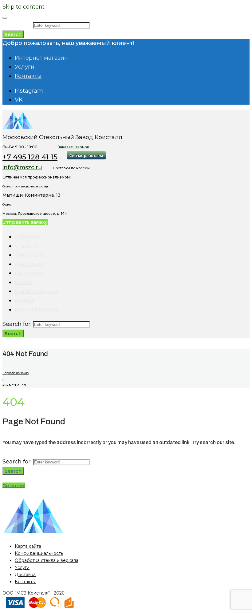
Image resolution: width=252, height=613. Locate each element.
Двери (25, 300)
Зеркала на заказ (15, 373)
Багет (24, 282)
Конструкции (37, 310)
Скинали (29, 273)
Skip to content (23, 6)
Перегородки (37, 291)
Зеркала (28, 237)
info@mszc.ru (22, 167)
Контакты (28, 76)
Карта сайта (28, 546)
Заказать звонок (73, 147)
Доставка (25, 574)
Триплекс (30, 255)
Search (13, 34)
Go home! (13, 485)
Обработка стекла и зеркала (46, 560)
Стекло (26, 246)
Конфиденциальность (39, 553)
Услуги (24, 66)
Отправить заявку (25, 222)
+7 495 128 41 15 (29, 157)
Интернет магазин (41, 57)
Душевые (30, 264)
